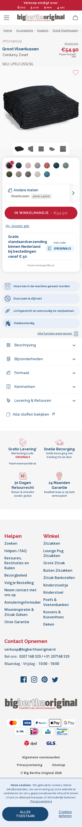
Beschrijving (25, 345)
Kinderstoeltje (55, 585)
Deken (48, 624)
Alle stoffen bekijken (31, 414)
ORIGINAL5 (62, 249)
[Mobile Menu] (6, 17)
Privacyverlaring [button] (41, 801)
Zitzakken (51, 543)
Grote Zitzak (54, 562)
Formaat (21, 373)
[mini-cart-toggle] (75, 17)
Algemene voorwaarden (41, 757)
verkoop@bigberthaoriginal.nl (30, 649)
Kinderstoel (53, 592)
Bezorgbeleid (15, 575)
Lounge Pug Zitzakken (53, 553)
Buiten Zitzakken (57, 570)
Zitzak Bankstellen (59, 577)
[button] (19, 149)
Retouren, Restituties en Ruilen (16, 563)
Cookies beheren (65, 814)
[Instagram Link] (34, 681)
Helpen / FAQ (15, 550)
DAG (23, 7)
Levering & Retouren (32, 400)
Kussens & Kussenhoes (53, 614)
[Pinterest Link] (45, 681)
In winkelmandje (41, 213)
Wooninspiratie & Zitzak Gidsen (19, 612)
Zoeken (10, 543)
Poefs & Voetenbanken (56, 602)
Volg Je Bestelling (19, 582)
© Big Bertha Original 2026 (41, 773)
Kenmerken (24, 386)
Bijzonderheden (28, 359)
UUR (36, 7)
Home (7, 30)
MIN (49, 7)
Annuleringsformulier (22, 602)
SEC (62, 7)
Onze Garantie (16, 621)
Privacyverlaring (29, 765)
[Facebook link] (24, 681)
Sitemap (58, 765)
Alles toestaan (25, 814)
